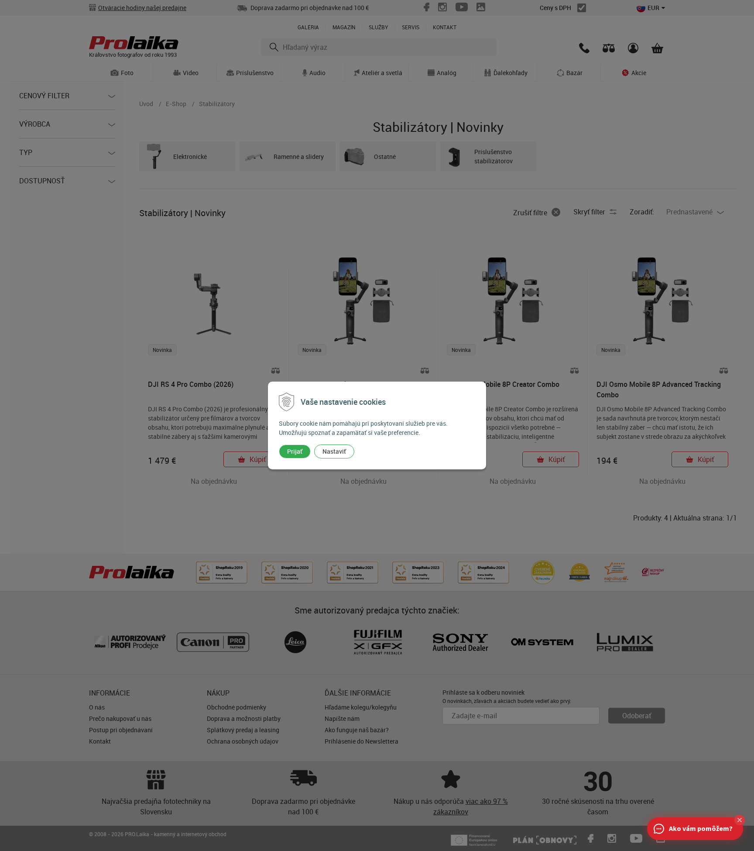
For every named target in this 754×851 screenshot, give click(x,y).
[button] (739, 820)
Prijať (294, 451)
